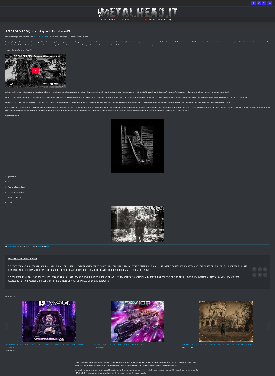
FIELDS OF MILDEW (40, 37)
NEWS (40, 246)
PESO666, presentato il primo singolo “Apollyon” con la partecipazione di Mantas (130, 344)
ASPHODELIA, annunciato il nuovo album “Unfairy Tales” (207, 344)
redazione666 (11, 246)
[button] (170, 19)
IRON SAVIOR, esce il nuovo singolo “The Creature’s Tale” (30, 344)
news (48, 246)
